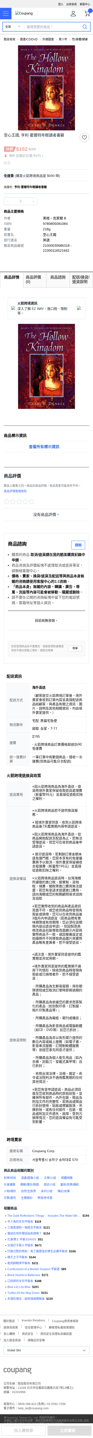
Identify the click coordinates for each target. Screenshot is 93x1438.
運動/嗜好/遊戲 (29, 1184)
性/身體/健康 (80, 39)
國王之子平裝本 (17, 1257)
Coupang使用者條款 (65, 1321)
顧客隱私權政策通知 (62, 1327)
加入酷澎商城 (12, 1340)
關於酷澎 (9, 1321)
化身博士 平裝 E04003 (21, 1239)
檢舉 (75, 648)
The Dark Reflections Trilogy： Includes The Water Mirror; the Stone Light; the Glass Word (44, 1215)
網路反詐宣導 (36, 1340)
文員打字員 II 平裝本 (20, 1245)
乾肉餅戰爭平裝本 (18, 1263)
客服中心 (85, 4)
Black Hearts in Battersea (23, 1275)
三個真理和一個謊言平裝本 (24, 1227)
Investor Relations (33, 1320)
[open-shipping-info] (45, 175)
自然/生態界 (28, 1191)
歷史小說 (49, 1184)
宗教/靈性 (10, 1198)
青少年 (63, 39)
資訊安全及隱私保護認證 (56, 1333)
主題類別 (26, 1198)
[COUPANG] (17, 1372)
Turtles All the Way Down (23, 1293)
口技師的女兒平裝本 (20, 1281)
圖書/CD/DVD (29, 39)
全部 (8, 26)
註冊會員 (71, 4)
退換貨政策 (11, 1327)
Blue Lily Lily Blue (19, 1287)
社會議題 (9, 1184)
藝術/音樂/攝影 (69, 1184)
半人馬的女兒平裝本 (20, 1221)
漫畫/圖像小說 (30, 1178)
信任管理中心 (33, 1327)
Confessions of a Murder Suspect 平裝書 (33, 1269)
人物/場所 (10, 1191)
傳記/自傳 (63, 1191)
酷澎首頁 (9, 39)
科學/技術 (10, 1178)
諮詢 (78, 545)
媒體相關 (66, 1178)
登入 (60, 4)
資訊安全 (27, 1333)
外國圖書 (48, 39)
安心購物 (9, 1333)
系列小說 (46, 1191)
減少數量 (33, 201)
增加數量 (7, 201)
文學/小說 (50, 1178)
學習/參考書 (44, 1198)
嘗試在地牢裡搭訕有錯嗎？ (24, 1233)
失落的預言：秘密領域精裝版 (26, 1299)
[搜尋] (85, 26)
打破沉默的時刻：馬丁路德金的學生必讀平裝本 (37, 1251)
